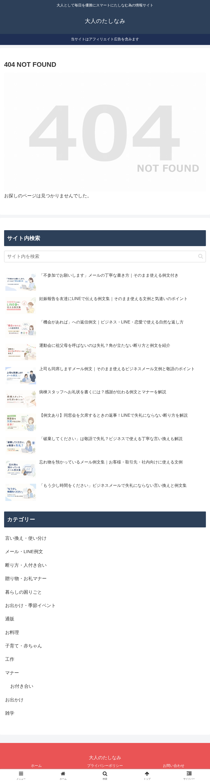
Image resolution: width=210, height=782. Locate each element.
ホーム (36, 766)
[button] (200, 256)
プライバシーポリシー (105, 766)
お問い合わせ (173, 766)
